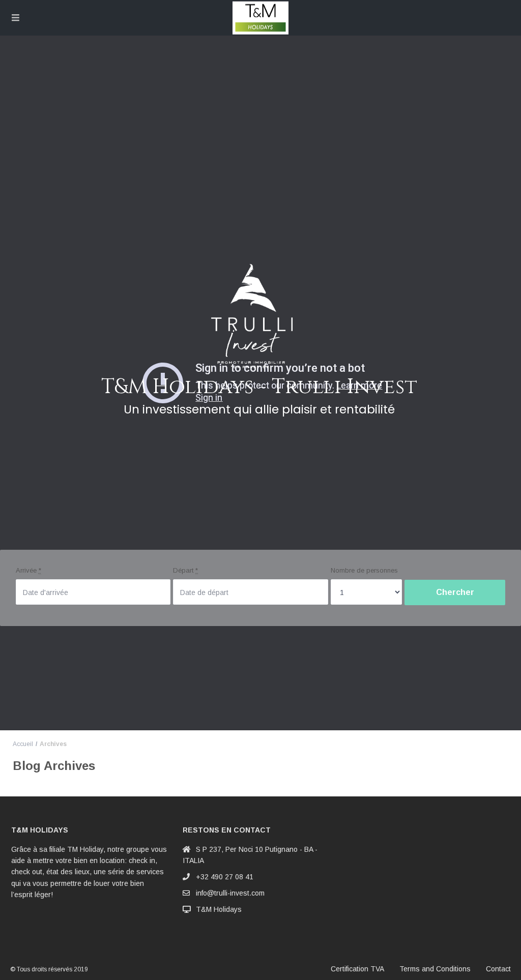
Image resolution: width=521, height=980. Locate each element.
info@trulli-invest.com (230, 893)
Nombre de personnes (364, 570)
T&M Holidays (219, 909)
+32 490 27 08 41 (224, 877)
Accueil (23, 744)
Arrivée (28, 570)
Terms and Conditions (435, 969)
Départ (185, 570)
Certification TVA (357, 969)
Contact (498, 969)
